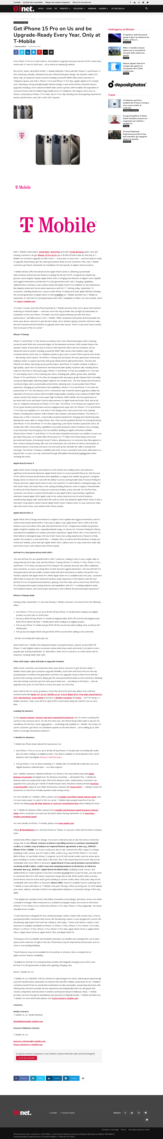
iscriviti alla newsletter (26, 1058)
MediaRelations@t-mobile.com (28, 1021)
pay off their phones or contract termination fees (54, 803)
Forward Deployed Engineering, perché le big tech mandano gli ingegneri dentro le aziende (135, 135)
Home (15, 19)
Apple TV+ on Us (38, 694)
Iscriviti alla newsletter (33, 2)
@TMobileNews (27, 830)
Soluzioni (78, 8)
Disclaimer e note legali (110, 1130)
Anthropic (127, 141)
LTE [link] (15, 981)
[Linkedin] (135, 2)
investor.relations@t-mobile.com (29, 1041)
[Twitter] (148, 2)
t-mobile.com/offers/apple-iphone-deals (77, 796)
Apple (41, 8)
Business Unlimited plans (51, 757)
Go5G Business (77, 252)
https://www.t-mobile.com (65, 998)
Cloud (49, 8)
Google (126, 126)
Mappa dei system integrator (57, 2)
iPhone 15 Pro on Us (47, 255)
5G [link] (66, 64)
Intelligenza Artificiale (131, 110)
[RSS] (139, 2)
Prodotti (64, 8)
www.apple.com (66, 823)
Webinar (92, 8)
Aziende (102, 8)
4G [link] (99, 978)
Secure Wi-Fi (76, 787)
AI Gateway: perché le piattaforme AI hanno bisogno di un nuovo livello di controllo (136, 104)
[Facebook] (130, 2)
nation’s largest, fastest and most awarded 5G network (47, 717)
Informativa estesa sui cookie (139, 1130)
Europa (126, 58)
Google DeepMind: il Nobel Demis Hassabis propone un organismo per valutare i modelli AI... (135, 120)
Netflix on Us (53, 694)
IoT (56, 8)
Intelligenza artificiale (121, 29)
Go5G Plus (55, 252)
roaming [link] (82, 453)
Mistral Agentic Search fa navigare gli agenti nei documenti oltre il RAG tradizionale (134, 67)
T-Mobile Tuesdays (63, 697)
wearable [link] (66, 872)
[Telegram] (143, 2)
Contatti (17, 2)
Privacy (123, 1130)
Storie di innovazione (82, 2)
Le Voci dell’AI (117, 8)
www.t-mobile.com (26, 301)
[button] (146, 9)
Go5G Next (44, 252)
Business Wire (20, 46)
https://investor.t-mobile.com (28, 1044)
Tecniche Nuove (68, 1113)
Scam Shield (37, 697)
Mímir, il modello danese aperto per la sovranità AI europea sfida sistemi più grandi (134, 52)
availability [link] (59, 294)
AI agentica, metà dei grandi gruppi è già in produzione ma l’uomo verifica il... (136, 37)
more (78, 697)
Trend (111, 95)
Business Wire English (28, 19)
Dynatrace (127, 42)
